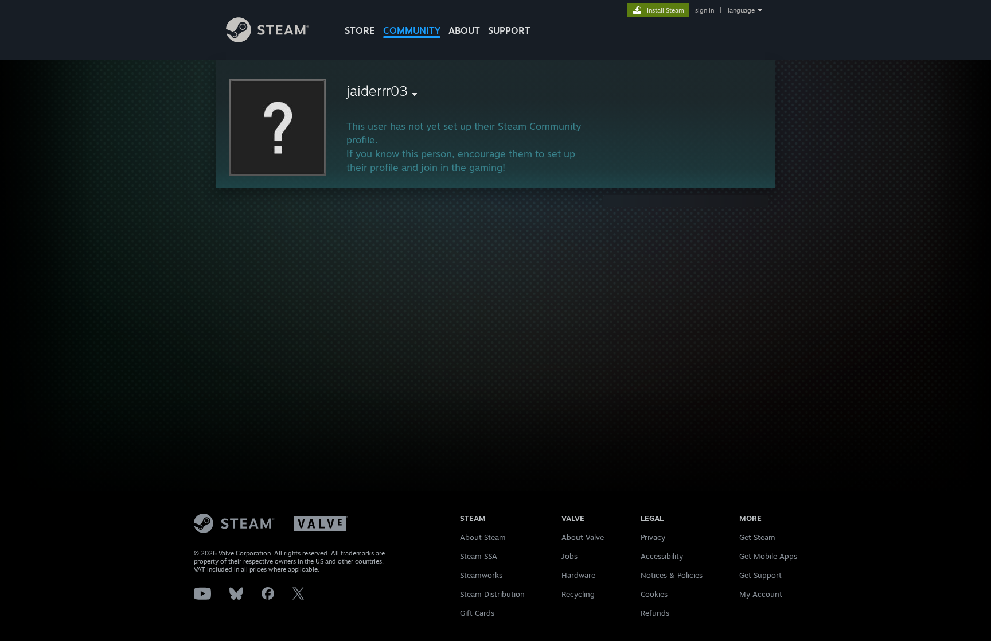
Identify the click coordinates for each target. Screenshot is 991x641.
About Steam (483, 537)
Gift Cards (477, 612)
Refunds (655, 612)
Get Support (760, 575)
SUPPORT (509, 30)
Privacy (653, 537)
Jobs (569, 556)
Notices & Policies (672, 575)
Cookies (654, 594)
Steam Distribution (492, 594)
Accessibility (662, 556)
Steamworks (481, 575)
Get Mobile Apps (768, 556)
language (741, 10)
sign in (704, 10)
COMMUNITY (411, 30)
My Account (760, 594)
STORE (360, 30)
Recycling (578, 594)
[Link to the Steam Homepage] (267, 39)
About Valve (582, 537)
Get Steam (757, 537)
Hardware (578, 575)
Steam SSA (478, 556)
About (464, 30)
